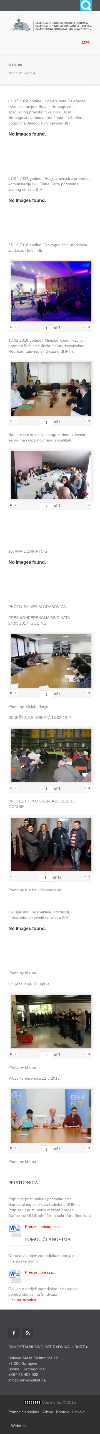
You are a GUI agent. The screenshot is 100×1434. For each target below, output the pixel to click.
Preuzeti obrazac (40, 1272)
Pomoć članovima (23, 1412)
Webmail (18, 1425)
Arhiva (47, 1412)
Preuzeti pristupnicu (42, 1226)
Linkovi (78, 1412)
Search (86, 5)
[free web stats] (32, 1402)
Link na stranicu (22, 1300)
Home (13, 73)
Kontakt (62, 1412)
